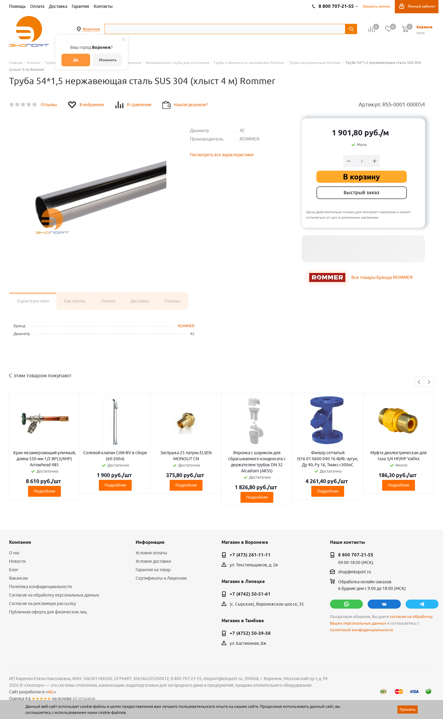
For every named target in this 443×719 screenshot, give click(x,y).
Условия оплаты (151, 552)
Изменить (107, 60)
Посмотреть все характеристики (221, 154)
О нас (14, 552)
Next (429, 382)
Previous (419, 382)
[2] (17, 104)
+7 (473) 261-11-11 (250, 555)
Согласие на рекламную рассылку (42, 603)
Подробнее (44, 491)
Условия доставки (153, 561)
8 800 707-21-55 (355, 555)
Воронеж (91, 29)
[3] (23, 104)
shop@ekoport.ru (354, 572)
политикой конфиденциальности (361, 630)
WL (51, 691)
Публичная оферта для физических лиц (48, 612)
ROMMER (186, 325)
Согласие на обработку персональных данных (54, 595)
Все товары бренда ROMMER (382, 277)
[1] (12, 104)
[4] (29, 104)
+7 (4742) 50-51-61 (250, 594)
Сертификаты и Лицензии (161, 578)
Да (75, 60)
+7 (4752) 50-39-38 (250, 633)
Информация (150, 542)
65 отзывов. (84, 698)
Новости (17, 561)
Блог (13, 569)
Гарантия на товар (153, 569)
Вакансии (18, 578)
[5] (35, 104)
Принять (408, 709)
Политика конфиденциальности (40, 586)
